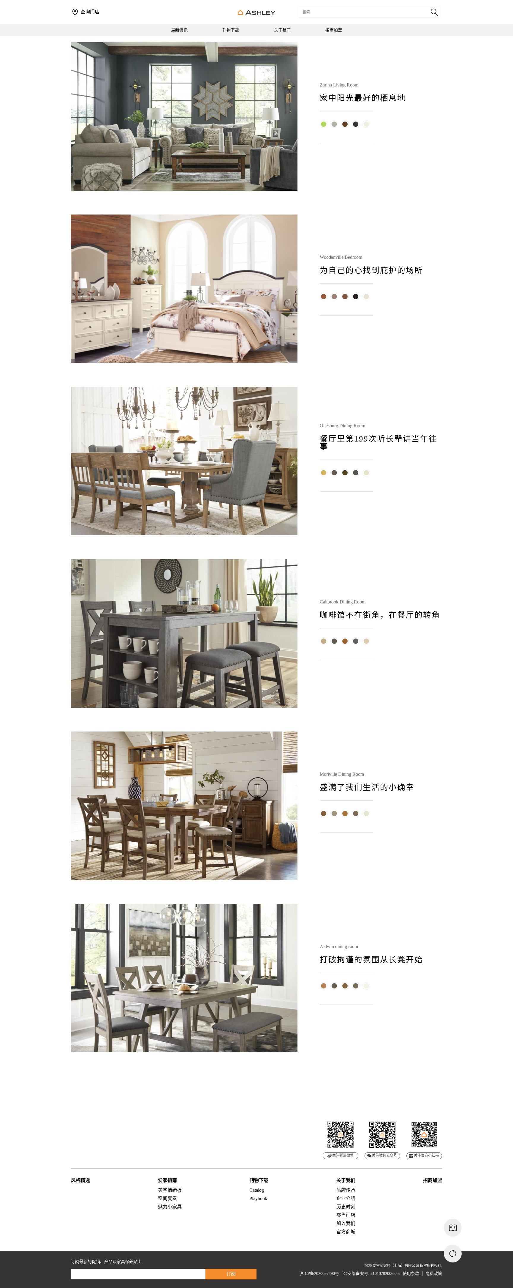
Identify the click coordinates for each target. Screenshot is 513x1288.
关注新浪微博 (343, 1155)
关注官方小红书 (426, 1155)
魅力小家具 (170, 1206)
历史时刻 (345, 1206)
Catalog (256, 1190)
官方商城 (345, 1231)
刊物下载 (230, 30)
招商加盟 (333, 30)
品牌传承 (345, 1190)
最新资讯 (179, 30)
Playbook (258, 1198)
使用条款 (411, 1273)
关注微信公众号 (384, 1155)
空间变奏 (167, 1198)
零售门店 (345, 1215)
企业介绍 (345, 1198)
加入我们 (345, 1223)
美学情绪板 (170, 1190)
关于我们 (282, 30)
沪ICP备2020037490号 (319, 1273)
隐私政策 (433, 1273)
